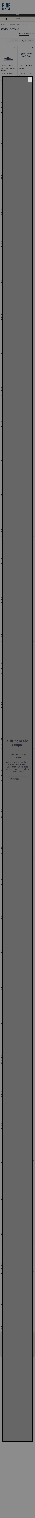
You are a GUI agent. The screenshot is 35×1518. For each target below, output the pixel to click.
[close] (30, 79)
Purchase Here (17, 779)
